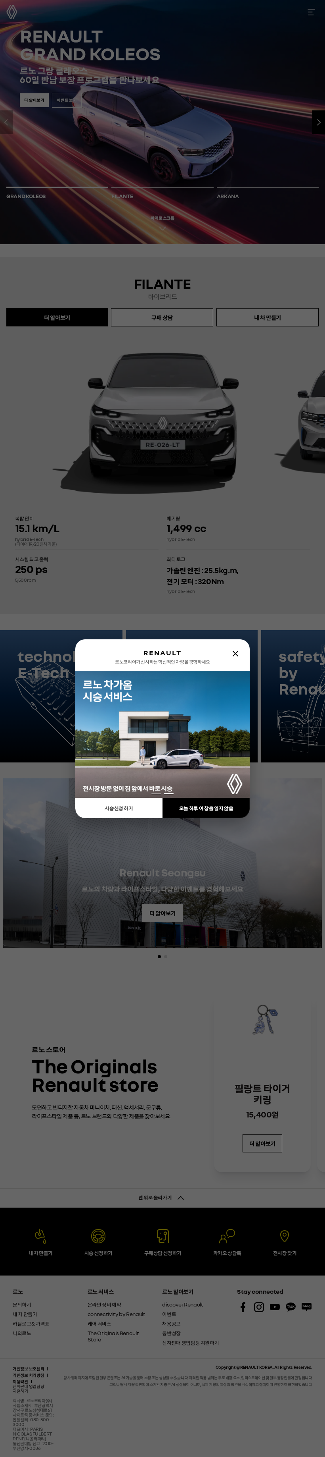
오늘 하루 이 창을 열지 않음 (206, 808)
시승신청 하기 (119, 808)
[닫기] (235, 653)
